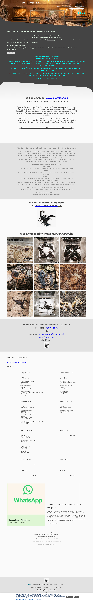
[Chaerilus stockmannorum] (73, 289)
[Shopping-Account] (85, 9)
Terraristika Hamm (64, 378)
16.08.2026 (22, 377)
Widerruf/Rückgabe (57, 587)
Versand (39, 587)
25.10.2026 (22, 416)
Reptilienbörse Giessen (25, 378)
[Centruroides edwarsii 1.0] (46, 289)
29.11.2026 (62, 406)
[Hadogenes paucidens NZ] (20, 316)
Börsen (9, 362)
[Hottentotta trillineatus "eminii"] (73, 316)
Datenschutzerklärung (21, 599)
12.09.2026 (62, 377)
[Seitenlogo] (46, 580)
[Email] (82, 13)
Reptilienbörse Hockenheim (27, 407)
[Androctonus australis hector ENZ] (20, 262)
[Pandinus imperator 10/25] (46, 262)
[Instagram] (80, 13)
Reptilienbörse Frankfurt (26, 388)
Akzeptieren (69, 596)
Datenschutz (45, 587)
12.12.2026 (22, 435)
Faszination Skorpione (20, 362)
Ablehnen (76, 596)
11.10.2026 (22, 406)
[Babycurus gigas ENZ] (20, 289)
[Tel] (84, 13)
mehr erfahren (11, 52)
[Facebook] (78, 13)
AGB (50, 587)
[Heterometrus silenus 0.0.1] (46, 316)
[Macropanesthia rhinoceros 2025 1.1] (73, 262)
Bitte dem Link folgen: (53, 523)
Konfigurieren (38, 599)
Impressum (33, 587)
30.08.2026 (23, 387)
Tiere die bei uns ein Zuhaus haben (46, 544)
